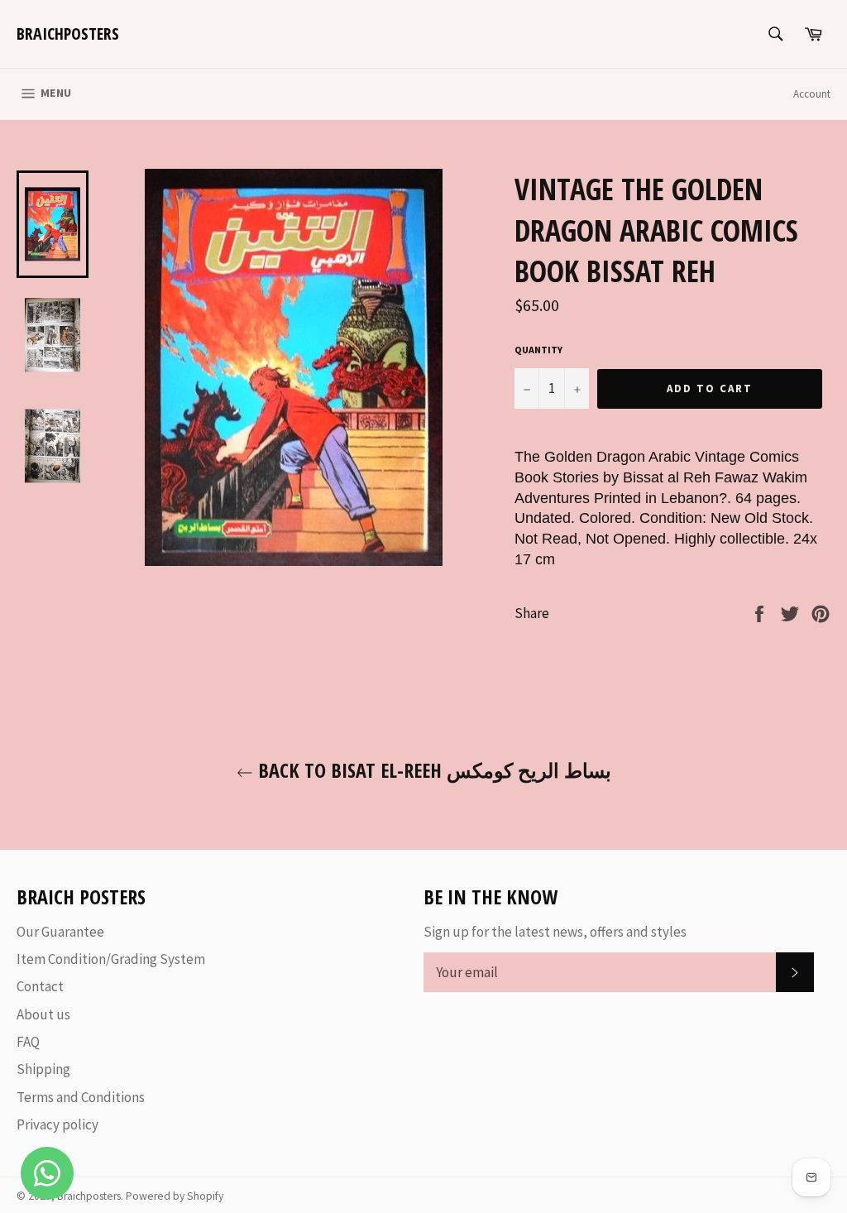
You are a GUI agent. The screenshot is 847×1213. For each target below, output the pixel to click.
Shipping (43, 1069)
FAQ (28, 1042)
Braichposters (68, 33)
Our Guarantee (60, 932)
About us (43, 1014)
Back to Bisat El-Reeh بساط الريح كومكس (432, 770)
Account (811, 94)
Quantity (538, 349)
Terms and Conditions (81, 1097)
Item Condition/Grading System (111, 959)
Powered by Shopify (174, 1196)
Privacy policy (57, 1124)
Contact (40, 986)
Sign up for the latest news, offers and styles (555, 932)
